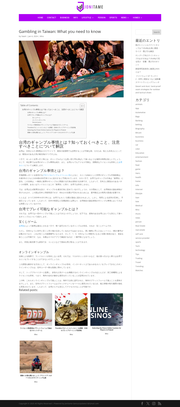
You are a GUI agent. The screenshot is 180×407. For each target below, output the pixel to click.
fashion (138, 161)
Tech (137, 246)
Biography (139, 128)
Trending (139, 266)
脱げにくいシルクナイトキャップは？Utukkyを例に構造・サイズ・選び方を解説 (147, 48)
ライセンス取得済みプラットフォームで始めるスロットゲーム (47, 125)
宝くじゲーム (36, 118)
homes (136, 18)
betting (138, 124)
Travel (138, 262)
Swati (23, 36)
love (137, 201)
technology (140, 250)
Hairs (137, 173)
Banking (139, 120)
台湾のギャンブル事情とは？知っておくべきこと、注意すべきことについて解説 (53, 109)
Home (40, 18)
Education (139, 153)
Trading (138, 258)
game (137, 169)
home (137, 181)
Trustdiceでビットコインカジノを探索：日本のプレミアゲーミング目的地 (51, 127)
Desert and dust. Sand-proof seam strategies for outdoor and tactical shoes (148, 89)
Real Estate (140, 226)
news (124, 18)
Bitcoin (138, 132)
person (101, 18)
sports (113, 18)
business (64, 18)
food (137, 165)
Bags (137, 116)
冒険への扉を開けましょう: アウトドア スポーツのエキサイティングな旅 (51, 132)
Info (75, 18)
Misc (42, 36)
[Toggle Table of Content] (81, 106)
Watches (139, 270)
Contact (51, 18)
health (138, 177)
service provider (142, 238)
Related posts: (37, 122)
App (137, 108)
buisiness (139, 136)
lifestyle (86, 18)
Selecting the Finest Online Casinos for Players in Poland (46, 130)
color (137, 149)
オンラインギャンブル (39, 120)
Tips (137, 254)
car (136, 145)
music (138, 213)
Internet (139, 189)
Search (157, 32)
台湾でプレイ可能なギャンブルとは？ (39, 115)
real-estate (140, 230)
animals (138, 104)
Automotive (140, 112)
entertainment (141, 157)
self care (139, 234)
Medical (138, 205)
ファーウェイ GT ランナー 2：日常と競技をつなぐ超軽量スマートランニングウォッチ (147, 79)
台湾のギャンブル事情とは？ (36, 112)
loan (137, 197)
